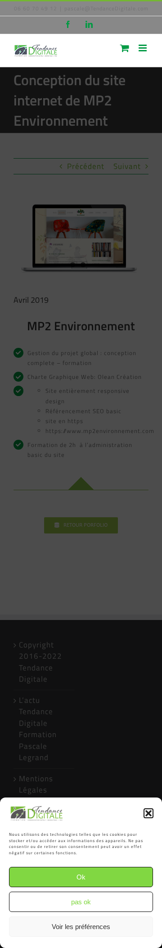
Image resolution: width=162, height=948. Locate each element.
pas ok (81, 902)
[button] (148, 813)
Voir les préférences (81, 926)
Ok (81, 877)
